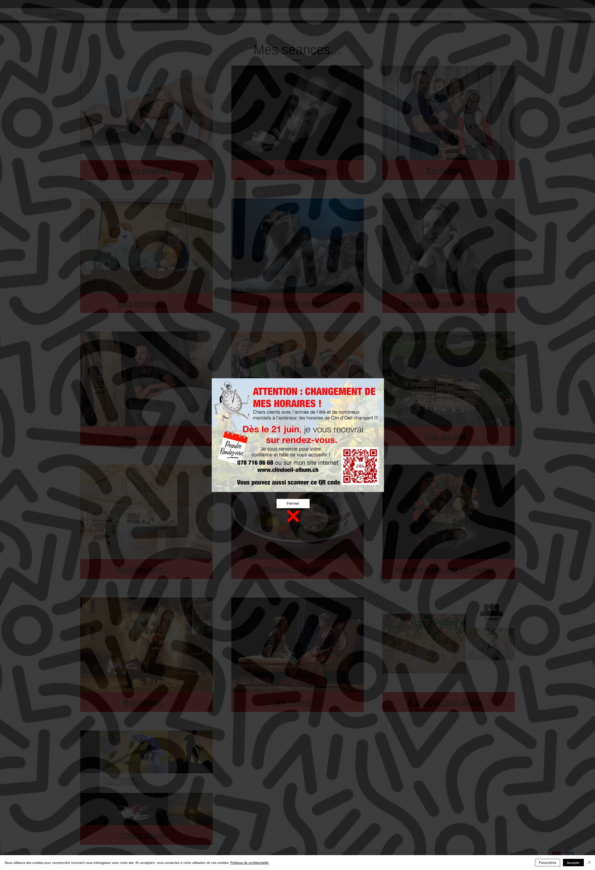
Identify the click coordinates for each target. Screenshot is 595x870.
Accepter (573, 862)
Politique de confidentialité (249, 862)
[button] (293, 503)
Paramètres (547, 862)
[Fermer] (589, 862)
